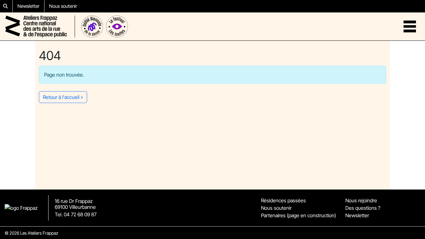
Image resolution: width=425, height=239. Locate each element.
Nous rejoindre (361, 200)
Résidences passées (283, 200)
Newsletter (28, 6)
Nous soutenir (63, 6)
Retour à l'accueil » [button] (63, 97)
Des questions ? (362, 208)
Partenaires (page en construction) (298, 215)
